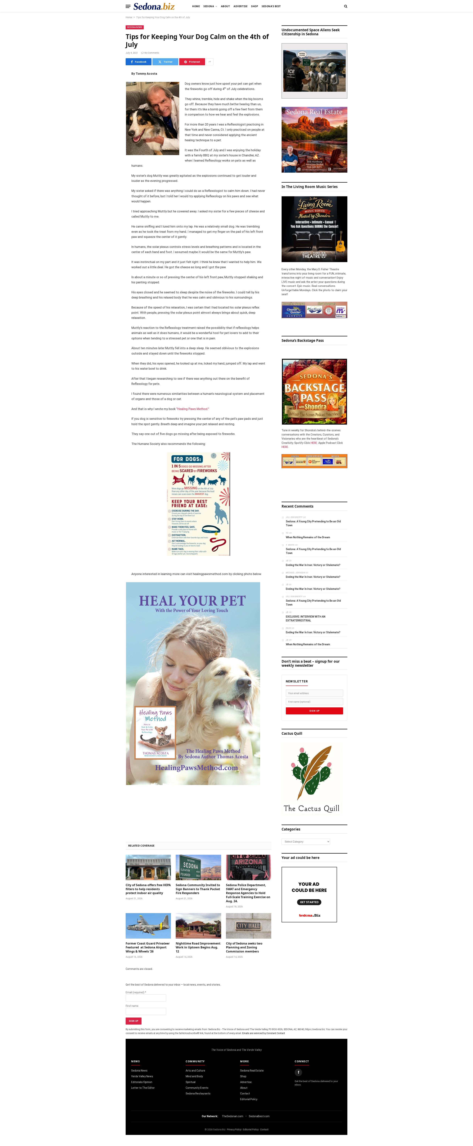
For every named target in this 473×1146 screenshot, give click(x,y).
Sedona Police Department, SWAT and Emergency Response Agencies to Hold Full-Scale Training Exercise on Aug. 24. (248, 893)
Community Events (197, 1087)
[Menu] (128, 6)
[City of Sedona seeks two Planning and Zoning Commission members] (248, 926)
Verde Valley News (142, 1076)
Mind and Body (194, 1076)
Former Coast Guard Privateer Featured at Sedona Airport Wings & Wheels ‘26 (148, 948)
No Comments (151, 53)
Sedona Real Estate (252, 1070)
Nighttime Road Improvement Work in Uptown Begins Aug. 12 (198, 948)
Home (196, 6)
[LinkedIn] (112, 102)
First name (132, 1005)
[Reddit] (112, 130)
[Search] (345, 6)
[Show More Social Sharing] (209, 61)
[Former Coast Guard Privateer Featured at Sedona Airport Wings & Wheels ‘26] (148, 926)
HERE (314, 443)
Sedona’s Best (271, 6)
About (225, 6)
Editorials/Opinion (141, 1082)
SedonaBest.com (259, 1116)
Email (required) (136, 992)
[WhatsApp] (112, 140)
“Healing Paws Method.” (192, 409)
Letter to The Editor (143, 1087)
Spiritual (190, 1082)
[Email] (112, 121)
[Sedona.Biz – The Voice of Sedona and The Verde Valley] (154, 6)
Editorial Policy (248, 1099)
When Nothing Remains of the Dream (308, 537)
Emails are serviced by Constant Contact (263, 1033)
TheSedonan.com (232, 1116)
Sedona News (134, 27)
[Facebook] (112, 83)
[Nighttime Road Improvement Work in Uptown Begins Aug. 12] (198, 926)
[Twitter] (112, 93)
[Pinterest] (112, 112)
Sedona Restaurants (198, 1093)
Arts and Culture (195, 1070)
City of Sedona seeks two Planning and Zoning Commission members (244, 948)
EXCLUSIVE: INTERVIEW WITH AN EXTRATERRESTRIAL (305, 618)
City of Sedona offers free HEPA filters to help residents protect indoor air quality (148, 889)
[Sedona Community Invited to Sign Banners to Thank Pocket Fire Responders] (198, 867)
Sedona (208, 6)
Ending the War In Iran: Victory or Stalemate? (313, 565)
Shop (254, 6)
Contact (245, 1093)
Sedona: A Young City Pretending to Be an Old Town (313, 523)
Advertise (240, 6)
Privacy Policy (234, 1129)
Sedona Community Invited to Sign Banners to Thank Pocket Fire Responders (198, 889)
